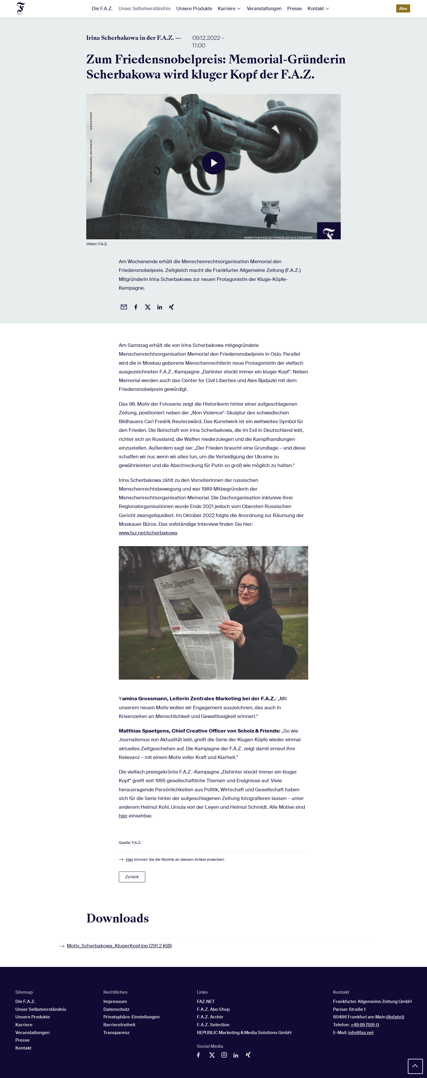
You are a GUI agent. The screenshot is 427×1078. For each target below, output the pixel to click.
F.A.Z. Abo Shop (213, 1009)
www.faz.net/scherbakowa (148, 533)
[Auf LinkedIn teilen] (159, 306)
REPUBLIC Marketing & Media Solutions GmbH (244, 1033)
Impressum (115, 1001)
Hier (129, 859)
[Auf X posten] (147, 306)
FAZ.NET (206, 1001)
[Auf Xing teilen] (170, 306)
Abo (403, 8)
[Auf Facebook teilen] (135, 306)
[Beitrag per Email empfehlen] (123, 306)
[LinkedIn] (238, 1056)
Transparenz (116, 1033)
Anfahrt (395, 1017)
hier (123, 815)
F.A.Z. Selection (213, 1025)
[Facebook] (201, 1056)
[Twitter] (213, 1056)
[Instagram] (225, 1056)
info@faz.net (361, 1033)
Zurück (132, 876)
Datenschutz (116, 1009)
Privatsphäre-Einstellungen (131, 1017)
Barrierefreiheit (119, 1025)
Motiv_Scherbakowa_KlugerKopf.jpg (119, 945)
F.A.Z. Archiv (210, 1017)
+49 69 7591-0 (365, 1025)
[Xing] (250, 1056)
